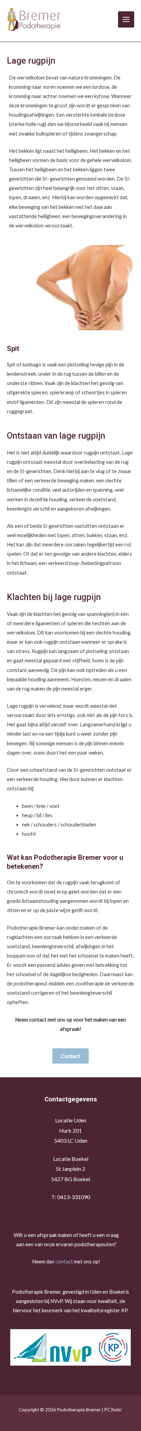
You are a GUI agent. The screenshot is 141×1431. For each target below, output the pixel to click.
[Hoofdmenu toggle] (126, 19)
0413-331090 (73, 1197)
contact (64, 1261)
